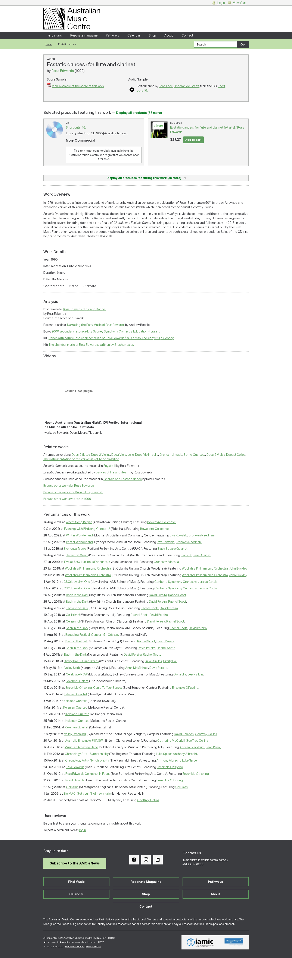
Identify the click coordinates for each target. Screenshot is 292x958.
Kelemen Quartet (75, 694)
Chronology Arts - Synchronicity (87, 754)
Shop (152, 35)
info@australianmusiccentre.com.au (205, 859)
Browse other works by (68, 485)
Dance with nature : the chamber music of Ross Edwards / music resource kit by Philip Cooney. (111, 338)
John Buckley (238, 568)
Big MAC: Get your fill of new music (87, 793)
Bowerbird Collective (161, 522)
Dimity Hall (170, 661)
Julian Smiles (153, 661)
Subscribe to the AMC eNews (75, 863)
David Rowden (184, 734)
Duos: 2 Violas (215, 454)
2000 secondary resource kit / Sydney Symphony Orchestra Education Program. (106, 331)
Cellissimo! (73, 615)
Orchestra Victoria (166, 562)
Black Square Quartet (172, 548)
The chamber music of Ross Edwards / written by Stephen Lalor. (91, 344)
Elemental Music (75, 548)
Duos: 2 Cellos (235, 454)
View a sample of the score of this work (78, 86)
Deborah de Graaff (186, 86)
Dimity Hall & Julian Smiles (81, 661)
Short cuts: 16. (76, 127)
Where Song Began (79, 522)
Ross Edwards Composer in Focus (87, 773)
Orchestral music (170, 454)
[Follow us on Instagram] (146, 859)
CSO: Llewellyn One (76, 581)
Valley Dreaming (75, 734)
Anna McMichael (136, 667)
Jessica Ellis (195, 674)
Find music (55, 35)
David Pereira (158, 595)
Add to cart (193, 139)
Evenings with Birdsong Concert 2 (87, 528)
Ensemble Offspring (185, 687)
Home (49, 44)
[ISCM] (233, 942)
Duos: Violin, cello (146, 454)
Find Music (76, 881)
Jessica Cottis (207, 581)
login (82, 830)
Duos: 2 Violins (100, 454)
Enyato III (109, 465)
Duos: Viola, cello (122, 454)
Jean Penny (213, 747)
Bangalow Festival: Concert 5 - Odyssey (92, 634)
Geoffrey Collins (206, 734)
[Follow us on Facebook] (134, 859)
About (168, 35)
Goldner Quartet (77, 681)
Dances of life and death (112, 472)
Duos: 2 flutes (81, 454)
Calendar (133, 35)
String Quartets (194, 454)
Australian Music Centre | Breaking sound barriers (71, 18)
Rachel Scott (177, 595)
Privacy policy (93, 946)
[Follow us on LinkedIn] (158, 859)
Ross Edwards (63, 71)
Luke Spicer (164, 754)
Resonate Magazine (146, 881)
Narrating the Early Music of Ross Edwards (95, 325)
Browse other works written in (67, 499)
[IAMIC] (200, 942)
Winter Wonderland (79, 535)
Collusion (72, 787)
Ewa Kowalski (178, 535)
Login (221, 2)
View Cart (239, 2)
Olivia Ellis (179, 674)
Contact (187, 35)
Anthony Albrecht (185, 754)
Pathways (112, 35)
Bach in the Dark (77, 595)
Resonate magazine (83, 35)
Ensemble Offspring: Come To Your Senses (94, 687)
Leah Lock (166, 86)
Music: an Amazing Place (81, 747)
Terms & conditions (74, 946)
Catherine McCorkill (171, 740)
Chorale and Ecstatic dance (122, 479)
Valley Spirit (72, 667)
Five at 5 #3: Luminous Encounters (87, 562)
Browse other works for (73, 492)
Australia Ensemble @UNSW (84, 740)
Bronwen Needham (202, 535)
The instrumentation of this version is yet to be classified (81, 459)
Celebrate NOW (77, 674)
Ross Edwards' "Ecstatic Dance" (84, 309)
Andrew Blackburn (192, 747)
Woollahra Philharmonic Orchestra (88, 568)
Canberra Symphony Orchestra (175, 581)
